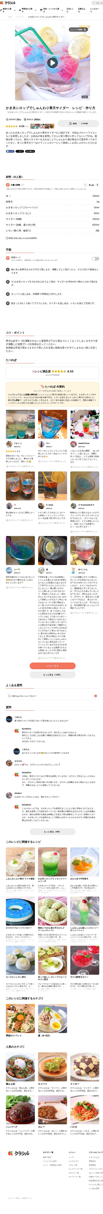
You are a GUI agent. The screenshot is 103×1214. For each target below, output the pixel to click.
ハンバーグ (11, 1127)
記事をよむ (81, 10)
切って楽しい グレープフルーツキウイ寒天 (52, 978)
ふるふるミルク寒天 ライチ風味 (20, 879)
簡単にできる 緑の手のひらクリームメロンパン (51, 929)
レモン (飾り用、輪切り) (18, 230)
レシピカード (94, 10)
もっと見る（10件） (52, 675)
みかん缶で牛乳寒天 (79, 879)
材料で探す (47, 1157)
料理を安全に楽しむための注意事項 (23, 238)
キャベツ (42, 1084)
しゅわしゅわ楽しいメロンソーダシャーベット (84, 929)
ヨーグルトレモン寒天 (16, 977)
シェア (11, 151)
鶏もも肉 (10, 1084)
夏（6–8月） (45, 1035)
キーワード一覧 (75, 1177)
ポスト (21, 151)
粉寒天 (9, 201)
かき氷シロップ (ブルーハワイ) (22, 207)
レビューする (53, 666)
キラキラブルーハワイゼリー (19, 928)
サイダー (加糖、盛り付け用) (21, 224)
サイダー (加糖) (14, 219)
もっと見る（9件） (52, 832)
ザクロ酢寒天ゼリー (79, 977)
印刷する (31, 151)
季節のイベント (14, 1035)
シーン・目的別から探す (52, 1165)
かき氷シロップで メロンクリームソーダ (52, 880)
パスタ (73, 1127)
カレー (41, 1127)
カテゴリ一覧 (74, 1173)
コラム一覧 (73, 1165)
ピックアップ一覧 (75, 1169)
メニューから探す (50, 1161)
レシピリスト (74, 1161)
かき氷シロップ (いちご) (18, 213)
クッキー (75, 1084)
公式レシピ (70, 10)
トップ (71, 1157)
